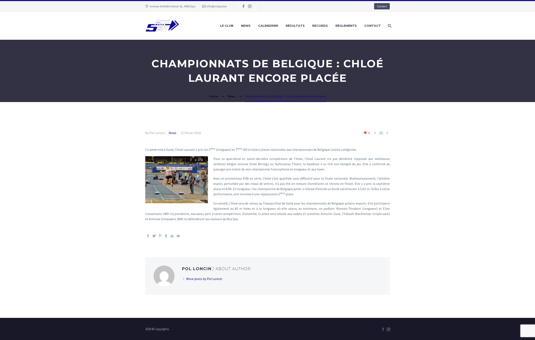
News (246, 26)
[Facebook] (243, 6)
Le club (226, 26)
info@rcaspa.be (217, 6)
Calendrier (268, 26)
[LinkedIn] (172, 236)
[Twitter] (154, 236)
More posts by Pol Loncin (204, 279)
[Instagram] (250, 6)
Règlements (346, 26)
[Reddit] (178, 236)
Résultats (295, 26)
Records (320, 26)
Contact (382, 6)
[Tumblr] (166, 236)
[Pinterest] (160, 236)
